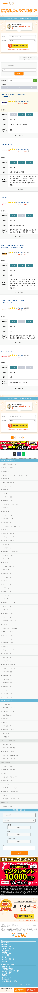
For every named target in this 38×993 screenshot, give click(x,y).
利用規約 (4, 975)
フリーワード (6, 845)
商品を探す (5, 951)
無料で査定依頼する (21, 989)
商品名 (3, 36)
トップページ (6, 942)
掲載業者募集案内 (7, 969)
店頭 (19, 87)
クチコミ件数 (11, 838)
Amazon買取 (6, 300)
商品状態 (4, 40)
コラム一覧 (5, 955)
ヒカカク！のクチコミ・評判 (10, 971)
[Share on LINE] (23, 454)
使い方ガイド (6, 957)
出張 (31, 87)
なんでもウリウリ (7, 351)
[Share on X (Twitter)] (14, 454)
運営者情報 (5, 979)
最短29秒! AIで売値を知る (32, 990)
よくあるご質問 (6, 973)
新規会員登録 (6, 944)
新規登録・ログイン (8, 946)
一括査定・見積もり (8, 949)
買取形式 (10, 825)
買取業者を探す (6, 953)
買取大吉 (4, 94)
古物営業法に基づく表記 (9, 981)
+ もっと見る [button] (19, 135)
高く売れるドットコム (8, 245)
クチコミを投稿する (8, 959)
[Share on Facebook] (19, 454)
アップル (4, 197)
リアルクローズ (6, 144)
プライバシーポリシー (8, 977)
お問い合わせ (6, 967)
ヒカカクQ (5, 961)
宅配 (7, 87)
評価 (9, 832)
